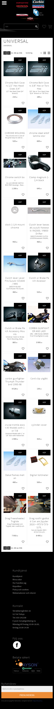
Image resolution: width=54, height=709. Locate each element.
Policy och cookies (21, 589)
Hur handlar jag (19, 583)
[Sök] (36, 26)
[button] (2, 3)
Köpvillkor (17, 586)
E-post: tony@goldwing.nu (24, 621)
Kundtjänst (17, 576)
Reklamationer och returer (24, 593)
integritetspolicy (37, 701)
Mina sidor (17, 579)
